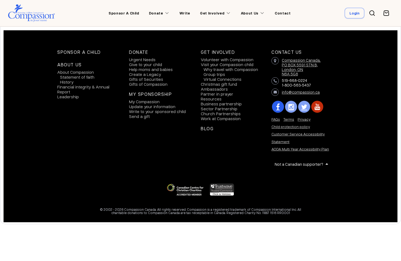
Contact (283, 13)
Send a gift (139, 116)
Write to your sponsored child (157, 111)
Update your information (152, 106)
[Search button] (372, 13)
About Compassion (75, 72)
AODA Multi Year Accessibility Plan (300, 149)
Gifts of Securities (146, 79)
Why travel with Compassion (231, 69)
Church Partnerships (221, 113)
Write (184, 13)
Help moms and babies (151, 69)
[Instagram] (291, 107)
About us (249, 13)
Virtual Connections (222, 79)
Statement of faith (77, 77)
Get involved (212, 13)
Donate (156, 13)
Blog (207, 128)
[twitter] (304, 107)
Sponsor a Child (79, 52)
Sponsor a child (124, 13)
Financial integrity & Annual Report (83, 89)
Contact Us (286, 52)
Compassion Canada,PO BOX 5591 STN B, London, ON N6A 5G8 (301, 67)
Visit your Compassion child (227, 64)
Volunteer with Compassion (227, 59)
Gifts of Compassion (148, 84)
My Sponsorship (150, 94)
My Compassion (144, 101)
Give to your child (145, 64)
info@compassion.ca (301, 92)
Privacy (304, 119)
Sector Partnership (219, 108)
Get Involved (218, 52)
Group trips (214, 74)
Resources (211, 98)
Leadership (68, 96)
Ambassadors (214, 89)
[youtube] (317, 107)
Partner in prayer (217, 93)
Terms (288, 119)
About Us (69, 65)
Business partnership (221, 103)
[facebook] (278, 107)
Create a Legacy (145, 74)
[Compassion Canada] (31, 13)
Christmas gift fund (219, 84)
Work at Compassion (221, 118)
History (66, 81)
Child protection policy (290, 126)
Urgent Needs (142, 59)
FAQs (275, 119)
